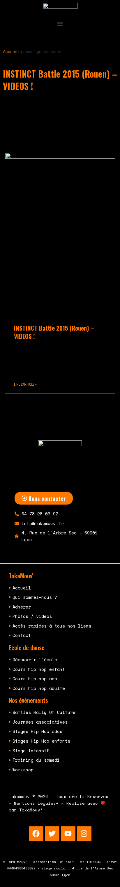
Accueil (10, 51)
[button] (60, 23)
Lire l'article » (25, 384)
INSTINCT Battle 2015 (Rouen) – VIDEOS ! (54, 331)
